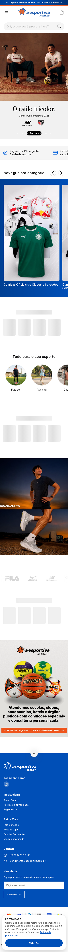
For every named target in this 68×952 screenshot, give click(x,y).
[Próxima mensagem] (61, 2)
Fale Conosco (11, 825)
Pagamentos (10, 809)
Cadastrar (12, 894)
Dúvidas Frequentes (15, 834)
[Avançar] (61, 173)
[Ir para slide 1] (17, 134)
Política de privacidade (16, 805)
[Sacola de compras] (61, 12)
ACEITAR (34, 943)
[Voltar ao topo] (34, 753)
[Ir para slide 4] (32, 134)
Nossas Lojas (11, 829)
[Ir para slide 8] (50, 134)
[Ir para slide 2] (22, 134)
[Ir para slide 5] (36, 134)
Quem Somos (11, 800)
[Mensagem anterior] (6, 2)
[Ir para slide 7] (46, 134)
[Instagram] (6, 784)
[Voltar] (53, 173)
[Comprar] (34, 85)
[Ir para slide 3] (27, 134)
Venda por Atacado (14, 839)
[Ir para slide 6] (41, 134)
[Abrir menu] (6, 12)
